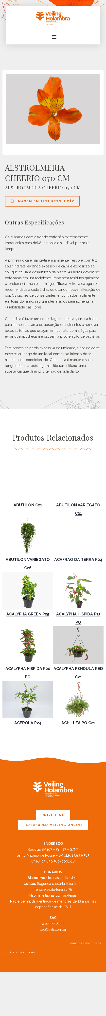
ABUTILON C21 (28, 505)
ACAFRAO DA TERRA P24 (78, 559)
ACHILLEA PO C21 (78, 723)
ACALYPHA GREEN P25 (27, 614)
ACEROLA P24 (27, 723)
